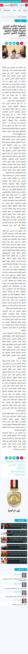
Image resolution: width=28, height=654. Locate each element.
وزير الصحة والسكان (20, 475)
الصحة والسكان (21, 468)
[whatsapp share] (10, 43)
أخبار (19, 10)
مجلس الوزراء (21, 465)
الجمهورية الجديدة (9, 461)
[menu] (26, 5)
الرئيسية (25, 10)
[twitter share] (14, 43)
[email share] (6, 43)
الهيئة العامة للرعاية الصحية (18, 471)
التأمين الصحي (12, 465)
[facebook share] (17, 43)
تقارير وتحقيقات (7, 10)
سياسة (14, 10)
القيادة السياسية (20, 461)
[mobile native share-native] (21, 43)
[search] (1, 5)
